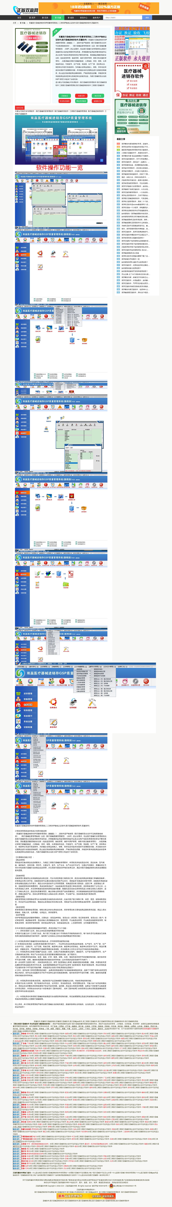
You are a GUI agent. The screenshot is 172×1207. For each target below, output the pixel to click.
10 (118, 171)
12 (118, 177)
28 (118, 226)
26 (118, 220)
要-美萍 (32, 17)
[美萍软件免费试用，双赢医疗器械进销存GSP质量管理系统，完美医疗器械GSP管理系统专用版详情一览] (86, 1196)
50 (118, 292)
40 (118, 262)
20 (118, 201)
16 (118, 189)
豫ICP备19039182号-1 (100, 1185)
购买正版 (98, 96)
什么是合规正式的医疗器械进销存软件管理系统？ (51, 1172)
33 (118, 241)
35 (118, 247)
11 (118, 174)
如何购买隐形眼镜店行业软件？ (66, 1175)
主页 (14, 23)
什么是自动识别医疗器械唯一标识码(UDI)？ (94, 1175)
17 (118, 192)
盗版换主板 (98, 101)
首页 (19, 17)
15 (118, 186)
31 (118, 235)
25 (118, 217)
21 (118, 204)
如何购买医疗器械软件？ (46, 1175)
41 (118, 265)
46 (118, 280)
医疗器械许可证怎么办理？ (103, 1172)
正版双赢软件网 (63, 1182)
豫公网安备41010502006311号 (124, 1185)
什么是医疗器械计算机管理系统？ (125, 1172)
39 (118, 259)
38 (118, 256)
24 (118, 213)
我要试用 (81, 96)
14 (118, 183)
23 (118, 210)
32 (118, 238)
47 (118, 283)
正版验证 (64, 96)
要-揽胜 (71, 17)
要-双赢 (58, 17)
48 (118, 286)
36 (118, 250)
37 (118, 253)
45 (118, 277)
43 (118, 271)
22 (118, 207)
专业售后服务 (65, 101)
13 (118, 180)
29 (118, 229)
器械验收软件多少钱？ (29, 1175)
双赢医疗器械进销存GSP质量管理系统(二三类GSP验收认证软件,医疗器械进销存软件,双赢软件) (64, 23)
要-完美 (45, 17)
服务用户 (96, 17)
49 (118, 289)
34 (118, 244)
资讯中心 (83, 17)
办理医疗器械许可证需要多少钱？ (81, 1172)
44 (118, 274)
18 (118, 195)
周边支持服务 (81, 101)
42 (118, 268)
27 (118, 223)
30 (118, 232)
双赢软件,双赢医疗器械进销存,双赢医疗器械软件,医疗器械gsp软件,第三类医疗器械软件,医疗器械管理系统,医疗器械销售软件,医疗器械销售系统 (86, 1021)
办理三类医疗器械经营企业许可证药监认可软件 (45, 1033)
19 (118, 198)
